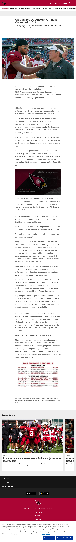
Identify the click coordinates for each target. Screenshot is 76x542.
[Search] (69, 3)
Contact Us (38, 509)
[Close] (73, 524)
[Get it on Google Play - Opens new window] (44, 491)
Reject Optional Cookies (64, 538)
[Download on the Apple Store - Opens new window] (30, 490)
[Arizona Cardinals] (38, 499)
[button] (38, 178)
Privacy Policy (38, 519)
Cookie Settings (6, 538)
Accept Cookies (49, 538)
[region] (38, 531)
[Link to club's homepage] (4, 2)
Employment (38, 512)
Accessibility (38, 516)
